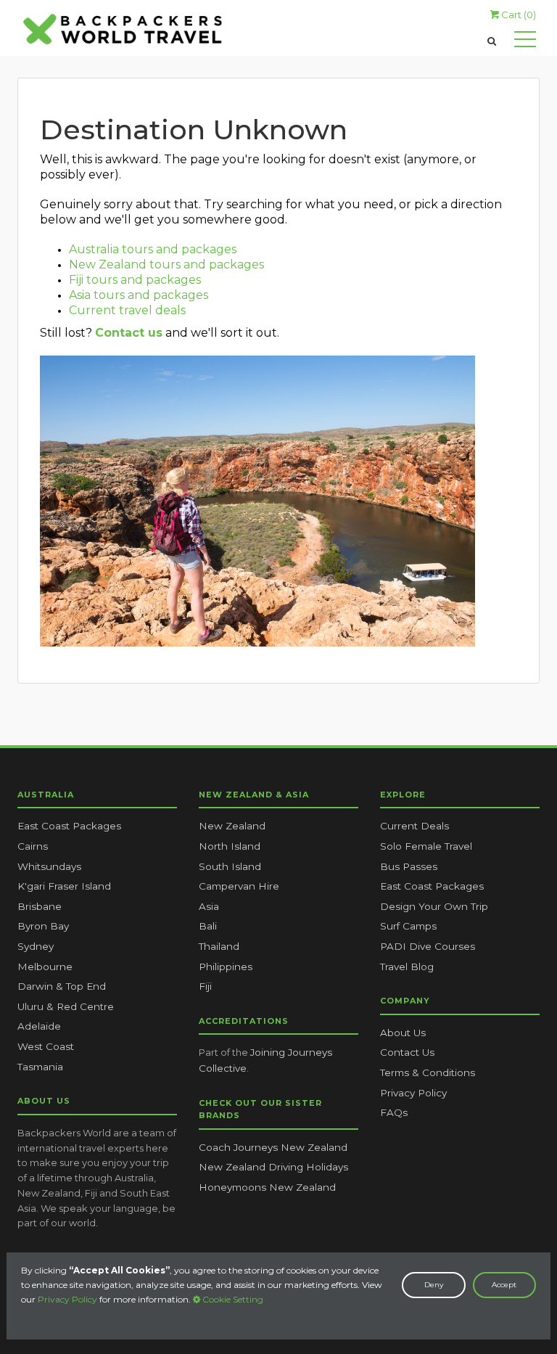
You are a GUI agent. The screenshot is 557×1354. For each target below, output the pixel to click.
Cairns (32, 846)
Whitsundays (49, 866)
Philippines (225, 966)
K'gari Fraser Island (64, 886)
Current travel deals (127, 310)
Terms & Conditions (427, 1072)
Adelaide (39, 1026)
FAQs (394, 1112)
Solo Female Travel (426, 846)
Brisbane (39, 906)
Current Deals (414, 826)
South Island (230, 866)
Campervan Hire (239, 886)
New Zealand (232, 826)
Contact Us (407, 1052)
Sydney (35, 946)
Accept (504, 1284)
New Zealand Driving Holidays (273, 1167)
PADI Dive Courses (427, 946)
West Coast (45, 1046)
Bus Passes (408, 866)
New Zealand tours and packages (166, 264)
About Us (403, 1032)
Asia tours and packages (138, 295)
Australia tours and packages (152, 249)
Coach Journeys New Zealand (273, 1147)
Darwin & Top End (61, 986)
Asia (209, 906)
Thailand (219, 946)
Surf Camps (408, 926)
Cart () (517, 14)
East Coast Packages (69, 826)
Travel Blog (407, 966)
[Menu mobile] (525, 42)
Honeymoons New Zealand (267, 1187)
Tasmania (40, 1066)
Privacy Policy (67, 1299)
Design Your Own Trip (434, 906)
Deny (433, 1284)
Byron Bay (43, 926)
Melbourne (45, 966)
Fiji (205, 986)
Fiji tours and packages (135, 280)
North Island (229, 846)
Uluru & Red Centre (65, 1006)
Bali (208, 926)
